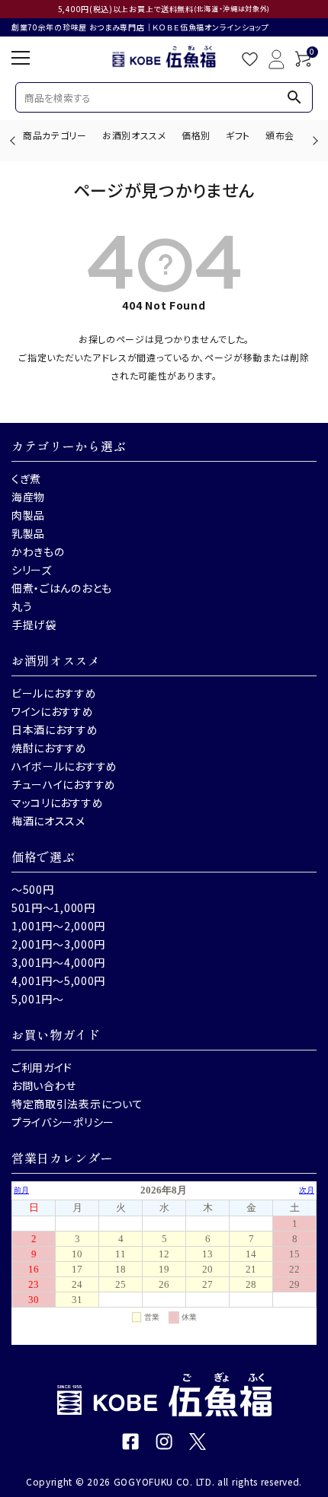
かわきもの (38, 551)
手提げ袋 (33, 624)
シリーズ (31, 569)
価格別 (196, 135)
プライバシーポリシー (62, 1122)
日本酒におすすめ (54, 729)
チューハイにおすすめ (63, 784)
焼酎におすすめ (49, 747)
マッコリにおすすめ (57, 802)
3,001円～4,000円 (58, 962)
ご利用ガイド (41, 1067)
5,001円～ (37, 998)
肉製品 (28, 515)
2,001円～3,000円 (58, 944)
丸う (21, 606)
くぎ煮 (26, 478)
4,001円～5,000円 (58, 980)
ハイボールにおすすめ (64, 766)
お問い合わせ (43, 1085)
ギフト (238, 135)
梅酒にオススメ (48, 820)
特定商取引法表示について (77, 1103)
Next (313, 140)
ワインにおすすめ (52, 711)
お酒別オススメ (134, 135)
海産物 (28, 496)
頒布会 (279, 135)
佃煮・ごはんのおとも (61, 588)
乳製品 (28, 533)
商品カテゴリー (55, 135)
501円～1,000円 (53, 907)
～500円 (32, 889)
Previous (14, 140)
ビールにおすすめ (54, 693)
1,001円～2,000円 (58, 925)
